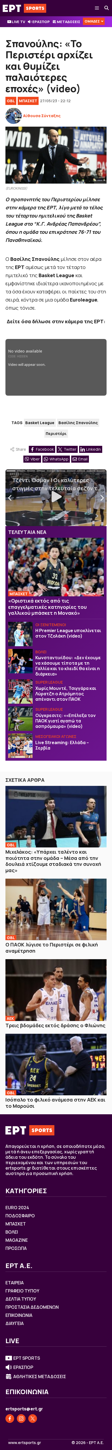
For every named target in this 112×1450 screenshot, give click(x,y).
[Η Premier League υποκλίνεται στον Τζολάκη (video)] (20, 634)
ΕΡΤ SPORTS (26, 1358)
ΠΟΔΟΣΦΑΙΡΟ (20, 1216)
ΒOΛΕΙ (40, 651)
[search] (106, 8)
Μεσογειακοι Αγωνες (55, 736)
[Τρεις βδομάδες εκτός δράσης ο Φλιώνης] (56, 990)
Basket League (39, 422)
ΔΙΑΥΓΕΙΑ (14, 1323)
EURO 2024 (17, 1208)
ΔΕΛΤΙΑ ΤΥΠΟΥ (20, 1299)
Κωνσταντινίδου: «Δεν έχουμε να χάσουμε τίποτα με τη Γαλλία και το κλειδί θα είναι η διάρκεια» (68, 666)
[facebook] (9, 1418)
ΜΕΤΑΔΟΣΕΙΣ (68, 21)
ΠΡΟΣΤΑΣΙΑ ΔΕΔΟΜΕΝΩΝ (32, 1307)
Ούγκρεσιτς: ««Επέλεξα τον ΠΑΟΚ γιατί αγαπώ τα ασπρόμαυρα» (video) (65, 720)
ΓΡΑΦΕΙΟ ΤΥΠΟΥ (22, 1291)
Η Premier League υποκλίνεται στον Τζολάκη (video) (68, 633)
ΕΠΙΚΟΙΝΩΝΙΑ (18, 1315)
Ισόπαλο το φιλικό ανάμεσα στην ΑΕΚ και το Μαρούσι (55, 1102)
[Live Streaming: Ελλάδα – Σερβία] (20, 746)
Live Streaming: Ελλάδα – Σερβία (62, 745)
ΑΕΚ (10, 1018)
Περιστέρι (56, 433)
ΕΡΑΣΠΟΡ (41, 21)
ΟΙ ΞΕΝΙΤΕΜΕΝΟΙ (50, 624)
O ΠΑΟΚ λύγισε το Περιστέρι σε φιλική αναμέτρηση (51, 947)
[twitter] (32, 1418)
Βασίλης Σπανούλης (78, 422)
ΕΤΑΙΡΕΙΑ (14, 1283)
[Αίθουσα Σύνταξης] (13, 116)
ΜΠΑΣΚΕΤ (28, 100)
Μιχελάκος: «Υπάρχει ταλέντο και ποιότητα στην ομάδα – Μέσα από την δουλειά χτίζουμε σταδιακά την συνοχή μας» (53, 861)
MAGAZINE (16, 1240)
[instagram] (21, 1418)
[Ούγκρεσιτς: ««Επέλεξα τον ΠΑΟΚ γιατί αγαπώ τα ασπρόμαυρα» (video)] (20, 718)
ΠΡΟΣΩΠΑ (16, 1248)
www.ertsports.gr (24, 1443)
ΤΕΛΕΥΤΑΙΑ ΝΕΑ (27, 532)
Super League (49, 682)
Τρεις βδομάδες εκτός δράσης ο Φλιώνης (55, 1025)
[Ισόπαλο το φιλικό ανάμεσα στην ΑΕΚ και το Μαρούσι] (56, 1064)
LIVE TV (18, 21)
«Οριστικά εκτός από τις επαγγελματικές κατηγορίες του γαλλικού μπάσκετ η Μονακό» (47, 606)
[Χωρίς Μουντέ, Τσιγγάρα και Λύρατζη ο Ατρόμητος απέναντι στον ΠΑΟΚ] (20, 691)
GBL (11, 100)
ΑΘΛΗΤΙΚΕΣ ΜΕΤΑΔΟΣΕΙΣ (39, 1376)
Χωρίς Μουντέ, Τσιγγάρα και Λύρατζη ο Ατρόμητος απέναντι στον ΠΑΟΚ (65, 693)
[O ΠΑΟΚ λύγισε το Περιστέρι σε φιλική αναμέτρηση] (56, 909)
